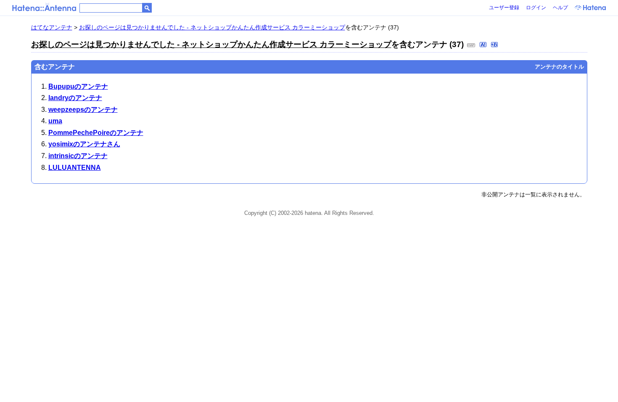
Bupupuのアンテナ (78, 86)
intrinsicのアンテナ (78, 155)
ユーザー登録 (504, 8)
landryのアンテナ (75, 97)
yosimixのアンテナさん (84, 144)
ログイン (536, 8)
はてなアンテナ (51, 27)
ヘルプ (560, 8)
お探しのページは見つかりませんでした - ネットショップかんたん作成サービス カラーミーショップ (212, 27)
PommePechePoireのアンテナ (95, 132)
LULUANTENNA (74, 167)
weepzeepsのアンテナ (83, 109)
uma (55, 120)
